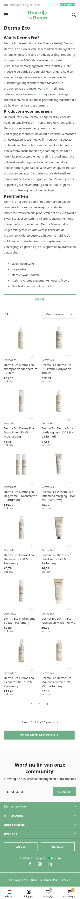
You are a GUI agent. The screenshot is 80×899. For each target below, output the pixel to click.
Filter (40, 299)
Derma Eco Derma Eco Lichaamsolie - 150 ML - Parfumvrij (20, 682)
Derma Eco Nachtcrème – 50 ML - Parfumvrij (21, 620)
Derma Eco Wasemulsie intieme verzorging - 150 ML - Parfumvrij (58, 496)
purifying (10, 190)
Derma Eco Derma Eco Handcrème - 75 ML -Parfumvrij (56, 559)
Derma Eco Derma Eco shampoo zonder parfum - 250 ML (20, 369)
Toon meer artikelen (38, 735)
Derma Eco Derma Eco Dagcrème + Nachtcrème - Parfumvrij (20, 496)
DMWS (47, 880)
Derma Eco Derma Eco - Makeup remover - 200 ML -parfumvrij (57, 682)
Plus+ (56, 880)
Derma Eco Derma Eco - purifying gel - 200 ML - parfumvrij (57, 432)
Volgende (47, 704)
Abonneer (64, 791)
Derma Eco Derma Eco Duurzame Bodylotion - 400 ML (57, 369)
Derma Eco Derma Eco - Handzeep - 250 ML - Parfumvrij (20, 559)
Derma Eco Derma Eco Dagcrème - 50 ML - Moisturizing (19, 432)
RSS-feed (66, 880)
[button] (6, 14)
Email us (58, 846)
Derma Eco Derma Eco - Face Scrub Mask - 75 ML (58, 620)
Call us (21, 846)
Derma (48, 88)
